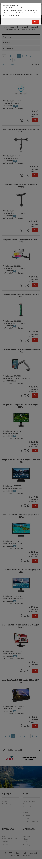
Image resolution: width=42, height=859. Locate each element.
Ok (35, 22)
